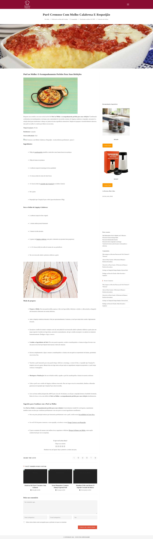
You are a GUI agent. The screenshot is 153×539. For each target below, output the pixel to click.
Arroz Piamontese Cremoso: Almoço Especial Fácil (60, 486)
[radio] (56, 446)
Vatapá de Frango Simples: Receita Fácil (118, 270)
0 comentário (73, 19)
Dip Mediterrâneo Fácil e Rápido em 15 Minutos (114, 235)
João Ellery (86, 537)
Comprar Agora (107, 145)
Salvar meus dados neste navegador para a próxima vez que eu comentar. (46, 522)
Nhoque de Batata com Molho (77, 430)
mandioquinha (38, 152)
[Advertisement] (116, 86)
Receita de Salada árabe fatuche (110, 239)
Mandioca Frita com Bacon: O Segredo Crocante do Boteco (85, 486)
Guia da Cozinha (63, 19)
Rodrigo (105, 273)
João (48, 19)
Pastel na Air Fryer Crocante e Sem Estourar (35, 486)
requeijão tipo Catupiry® (47, 183)
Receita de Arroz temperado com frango (112, 241)
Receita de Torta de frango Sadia (110, 237)
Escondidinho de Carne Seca (86, 414)
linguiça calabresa (41, 239)
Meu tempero (106, 254)
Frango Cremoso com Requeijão (77, 422)
